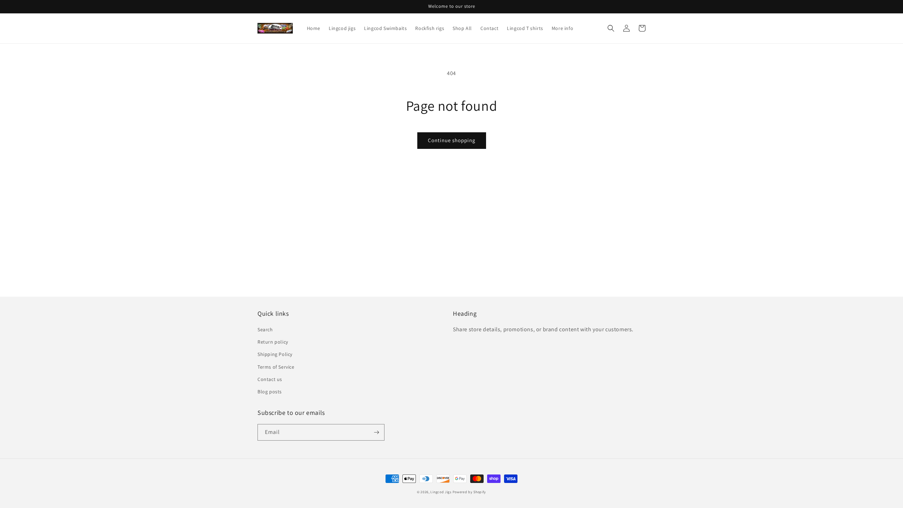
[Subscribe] (376, 432)
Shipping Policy (274, 354)
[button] (611, 28)
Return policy (272, 342)
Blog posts (269, 391)
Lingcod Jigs (440, 492)
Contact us (269, 379)
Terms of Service (276, 367)
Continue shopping (451, 140)
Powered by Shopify (469, 492)
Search (265, 329)
